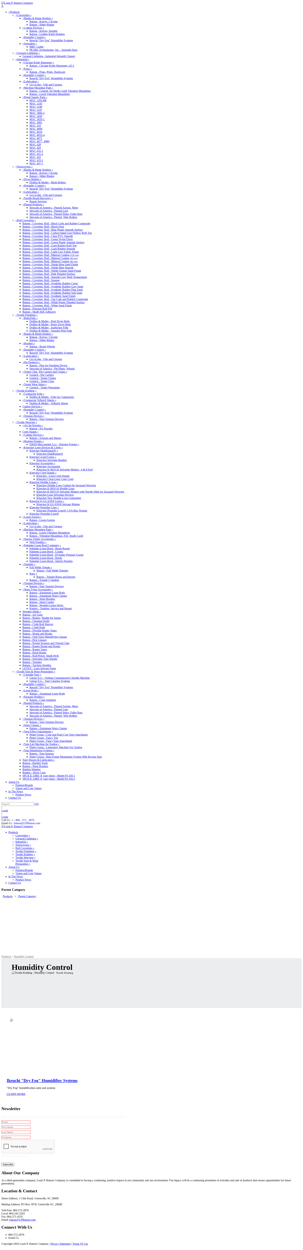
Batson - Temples (32, 662)
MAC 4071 (35, 138)
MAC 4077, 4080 (39, 141)
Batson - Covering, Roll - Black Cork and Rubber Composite (56, 223)
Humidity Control (23, 956)
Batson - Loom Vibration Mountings (49, 94)
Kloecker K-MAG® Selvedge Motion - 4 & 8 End (64, 469)
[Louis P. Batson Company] (17, 2)
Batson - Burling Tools (35, 763)
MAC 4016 (35, 131)
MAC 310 (35, 125)
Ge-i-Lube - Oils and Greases (45, 84)
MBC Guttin (36, 46)
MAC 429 (35, 147)
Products (6, 956)
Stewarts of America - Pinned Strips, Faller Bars (55, 213)
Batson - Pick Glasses (34, 639)
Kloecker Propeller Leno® (44, 513)
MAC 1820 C (37, 119)
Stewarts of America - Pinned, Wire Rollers (53, 217)
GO (37, 803)
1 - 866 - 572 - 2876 (23, 820)
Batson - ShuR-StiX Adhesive (39, 311)
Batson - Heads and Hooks (37, 633)
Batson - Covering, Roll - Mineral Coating (50, 255)
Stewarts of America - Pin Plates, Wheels (52, 368)
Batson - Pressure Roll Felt (37, 308)
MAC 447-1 (36, 163)
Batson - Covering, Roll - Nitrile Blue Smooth (47, 267)
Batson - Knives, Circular (43, 21)
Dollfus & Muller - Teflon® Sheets (48, 403)
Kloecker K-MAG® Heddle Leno (55, 488)
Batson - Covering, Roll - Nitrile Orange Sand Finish (51, 270)
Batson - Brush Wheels (42, 346)
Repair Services (38, 201)
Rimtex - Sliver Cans (34, 772)
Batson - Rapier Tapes (34, 649)
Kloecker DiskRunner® (49, 453)
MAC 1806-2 (37, 113)
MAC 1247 (35, 109)
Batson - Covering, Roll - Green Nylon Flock (47, 239)
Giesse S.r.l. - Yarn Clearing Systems (49, 681)
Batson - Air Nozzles (41, 428)
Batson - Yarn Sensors (41, 753)
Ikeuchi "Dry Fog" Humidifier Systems (51, 40)
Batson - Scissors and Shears (45, 438)
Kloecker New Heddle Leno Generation (58, 497)
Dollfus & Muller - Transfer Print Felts (50, 330)
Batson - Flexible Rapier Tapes (39, 630)
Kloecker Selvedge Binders (51, 460)
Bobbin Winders (31, 769)
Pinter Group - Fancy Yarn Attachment (50, 740)
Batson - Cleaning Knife (35, 621)
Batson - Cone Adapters (42, 699)
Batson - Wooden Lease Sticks (46, 605)
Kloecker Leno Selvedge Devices (55, 494)
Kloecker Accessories (48, 466)
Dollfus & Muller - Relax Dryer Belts (50, 324)
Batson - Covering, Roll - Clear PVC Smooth (47, 236)
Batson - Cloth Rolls (33, 627)
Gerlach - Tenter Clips (41, 381)
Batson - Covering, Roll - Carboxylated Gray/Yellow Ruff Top (57, 232)
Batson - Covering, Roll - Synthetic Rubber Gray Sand (52, 286)
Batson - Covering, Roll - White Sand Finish (47, 305)
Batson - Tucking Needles (36, 665)
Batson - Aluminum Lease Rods (47, 592)
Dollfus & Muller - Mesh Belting (47, 182)
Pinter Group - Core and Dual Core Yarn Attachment (58, 734)
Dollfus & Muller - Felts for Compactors (51, 397)
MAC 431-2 (36, 154)
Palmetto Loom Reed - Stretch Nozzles (51, 561)
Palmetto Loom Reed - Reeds (45, 557)
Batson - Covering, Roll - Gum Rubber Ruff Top (49, 245)
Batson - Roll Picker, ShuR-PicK (40, 655)
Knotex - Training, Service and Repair (50, 608)
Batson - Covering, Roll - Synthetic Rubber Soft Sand (52, 292)
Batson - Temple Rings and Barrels (55, 576)
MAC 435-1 (36, 160)
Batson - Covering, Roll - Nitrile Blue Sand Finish (50, 264)
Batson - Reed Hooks (34, 652)
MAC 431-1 (36, 150)
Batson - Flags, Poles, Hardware (47, 71)
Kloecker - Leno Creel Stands (52, 475)
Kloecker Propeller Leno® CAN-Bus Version (61, 510)
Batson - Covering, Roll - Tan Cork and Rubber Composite (55, 299)
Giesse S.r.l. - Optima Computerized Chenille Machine (59, 677)
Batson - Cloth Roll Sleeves (37, 624)
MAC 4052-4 (37, 135)
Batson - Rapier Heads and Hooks (41, 646)
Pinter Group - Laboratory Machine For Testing (55, 747)
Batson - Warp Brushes (42, 598)
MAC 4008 (35, 128)
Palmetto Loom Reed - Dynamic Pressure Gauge (56, 554)
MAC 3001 (35, 122)
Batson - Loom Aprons (42, 520)
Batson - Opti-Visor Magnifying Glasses (44, 636)
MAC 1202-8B (37, 100)
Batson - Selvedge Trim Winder (39, 658)
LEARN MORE (16, 1094)
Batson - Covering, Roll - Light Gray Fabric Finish (50, 251)
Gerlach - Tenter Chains (42, 378)
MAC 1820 (35, 116)
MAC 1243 (35, 103)
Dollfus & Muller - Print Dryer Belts (49, 321)
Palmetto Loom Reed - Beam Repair (49, 548)
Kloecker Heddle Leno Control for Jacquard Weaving (66, 485)
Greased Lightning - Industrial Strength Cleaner (48, 56)
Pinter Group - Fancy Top (43, 737)
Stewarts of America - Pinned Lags (48, 210)
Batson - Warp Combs (41, 602)
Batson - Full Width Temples (52, 570)
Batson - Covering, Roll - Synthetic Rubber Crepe (50, 283)
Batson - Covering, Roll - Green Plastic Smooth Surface (53, 242)
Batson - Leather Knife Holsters (47, 34)
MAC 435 (35, 157)
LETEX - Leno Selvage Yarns (39, 668)
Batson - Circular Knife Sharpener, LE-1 (51, 65)
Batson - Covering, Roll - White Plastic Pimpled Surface (53, 302)
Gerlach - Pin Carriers (41, 374)
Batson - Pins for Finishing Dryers (48, 365)
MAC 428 (35, 144)
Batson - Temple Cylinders (44, 580)
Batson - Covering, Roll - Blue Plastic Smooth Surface (52, 229)
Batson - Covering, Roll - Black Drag (43, 226)
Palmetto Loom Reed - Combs (46, 551)
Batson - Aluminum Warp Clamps (48, 595)
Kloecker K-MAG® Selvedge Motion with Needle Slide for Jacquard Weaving (80, 491)
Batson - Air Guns (32, 614)
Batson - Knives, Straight (43, 30)
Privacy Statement (60, 1243)
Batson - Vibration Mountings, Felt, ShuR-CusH (56, 535)
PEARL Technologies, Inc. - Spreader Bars (53, 49)
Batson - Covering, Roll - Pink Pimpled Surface (48, 273)
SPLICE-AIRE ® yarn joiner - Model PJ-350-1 (48, 775)
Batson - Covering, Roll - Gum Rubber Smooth (48, 248)
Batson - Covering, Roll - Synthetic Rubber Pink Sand (52, 289)
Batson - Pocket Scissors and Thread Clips (45, 643)
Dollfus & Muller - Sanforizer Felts (48, 327)
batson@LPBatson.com (27, 823)
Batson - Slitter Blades (41, 24)
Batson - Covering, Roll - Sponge (41, 280)
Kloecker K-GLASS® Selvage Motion (58, 504)
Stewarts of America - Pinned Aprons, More (53, 207)
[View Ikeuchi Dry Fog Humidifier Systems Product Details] (151, 926)
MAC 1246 (35, 106)
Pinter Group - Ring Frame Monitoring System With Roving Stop (65, 756)
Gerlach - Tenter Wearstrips (44, 387)
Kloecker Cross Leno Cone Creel (54, 479)
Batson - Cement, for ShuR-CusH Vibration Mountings (60, 90)
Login (4, 810)
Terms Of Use (80, 1243)
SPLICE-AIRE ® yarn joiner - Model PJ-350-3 (48, 778)
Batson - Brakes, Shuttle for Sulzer (41, 617)
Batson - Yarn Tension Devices (46, 419)
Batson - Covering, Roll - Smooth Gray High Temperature (54, 277)
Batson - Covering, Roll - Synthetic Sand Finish (48, 296)
